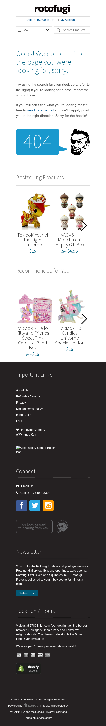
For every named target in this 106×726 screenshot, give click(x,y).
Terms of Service (34, 717)
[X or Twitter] (34, 505)
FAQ (19, 421)
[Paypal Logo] (33, 655)
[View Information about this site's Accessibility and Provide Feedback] (37, 450)
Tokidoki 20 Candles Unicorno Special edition (70, 335)
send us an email (40, 110)
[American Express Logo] (47, 655)
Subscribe (27, 593)
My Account (68, 20)
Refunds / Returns (28, 396)
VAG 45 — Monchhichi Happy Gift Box (69, 240)
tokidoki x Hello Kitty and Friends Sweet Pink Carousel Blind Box (32, 338)
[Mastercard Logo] (26, 655)
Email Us (26, 486)
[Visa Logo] (19, 655)
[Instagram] (48, 505)
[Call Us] (17, 493)
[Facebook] (21, 505)
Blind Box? (23, 415)
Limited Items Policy (29, 408)
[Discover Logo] (40, 655)
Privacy (21, 402)
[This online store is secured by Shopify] (28, 673)
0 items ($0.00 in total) (41, 20)
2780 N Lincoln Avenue (45, 625)
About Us (22, 390)
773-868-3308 (40, 493)
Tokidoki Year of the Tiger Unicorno (32, 240)
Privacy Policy (53, 711)
